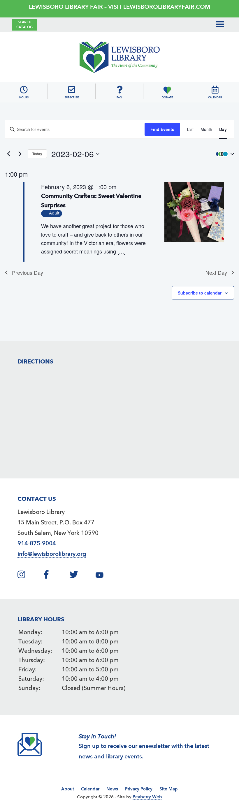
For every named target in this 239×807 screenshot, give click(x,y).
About (67, 789)
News (112, 789)
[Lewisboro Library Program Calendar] (215, 89)
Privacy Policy (138, 789)
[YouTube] (115, 576)
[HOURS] (24, 89)
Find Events (162, 129)
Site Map (168, 789)
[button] (223, 153)
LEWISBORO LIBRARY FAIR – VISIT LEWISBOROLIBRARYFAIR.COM (119, 7)
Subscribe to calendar (200, 293)
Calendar (90, 789)
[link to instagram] (29, 576)
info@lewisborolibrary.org (51, 554)
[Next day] (19, 153)
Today (37, 153)
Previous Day (27, 272)
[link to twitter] (81, 576)
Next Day (216, 272)
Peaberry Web (147, 797)
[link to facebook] (55, 576)
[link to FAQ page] (119, 89)
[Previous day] (8, 153)
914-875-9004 (36, 544)
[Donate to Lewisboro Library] (167, 89)
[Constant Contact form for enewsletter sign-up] (71, 89)
